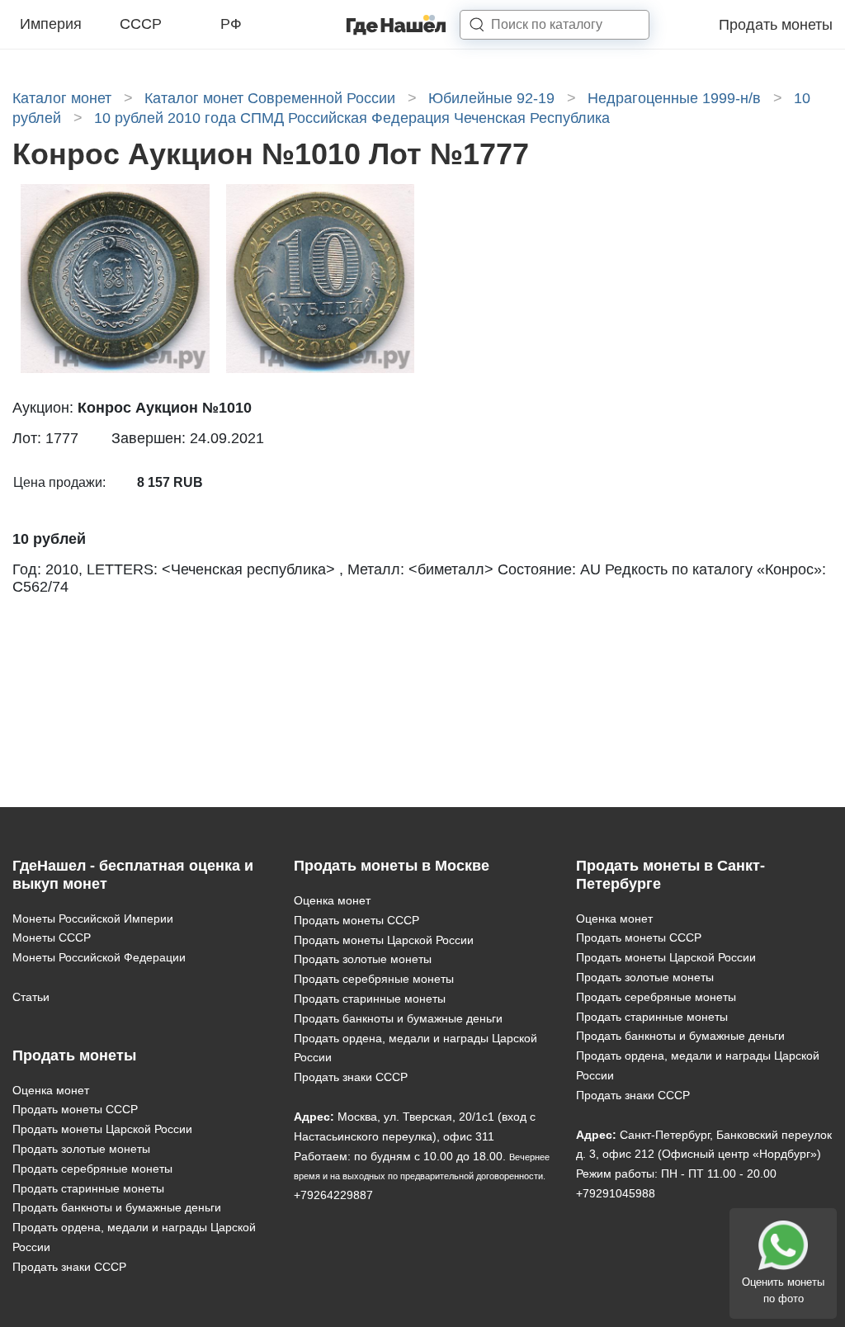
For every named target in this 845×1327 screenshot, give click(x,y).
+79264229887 (333, 1195)
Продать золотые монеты (81, 1148)
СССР (141, 24)
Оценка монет (50, 1090)
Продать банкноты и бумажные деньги (116, 1207)
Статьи (31, 997)
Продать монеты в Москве (391, 865)
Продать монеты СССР (75, 1109)
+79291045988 (615, 1193)
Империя (51, 24)
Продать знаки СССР (69, 1266)
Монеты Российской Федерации (99, 957)
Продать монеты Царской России (102, 1129)
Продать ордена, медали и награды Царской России (134, 1237)
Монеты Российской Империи (92, 918)
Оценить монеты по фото (783, 1290)
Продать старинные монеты (88, 1188)
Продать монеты (776, 25)
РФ (231, 24)
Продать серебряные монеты (92, 1168)
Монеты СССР (51, 937)
